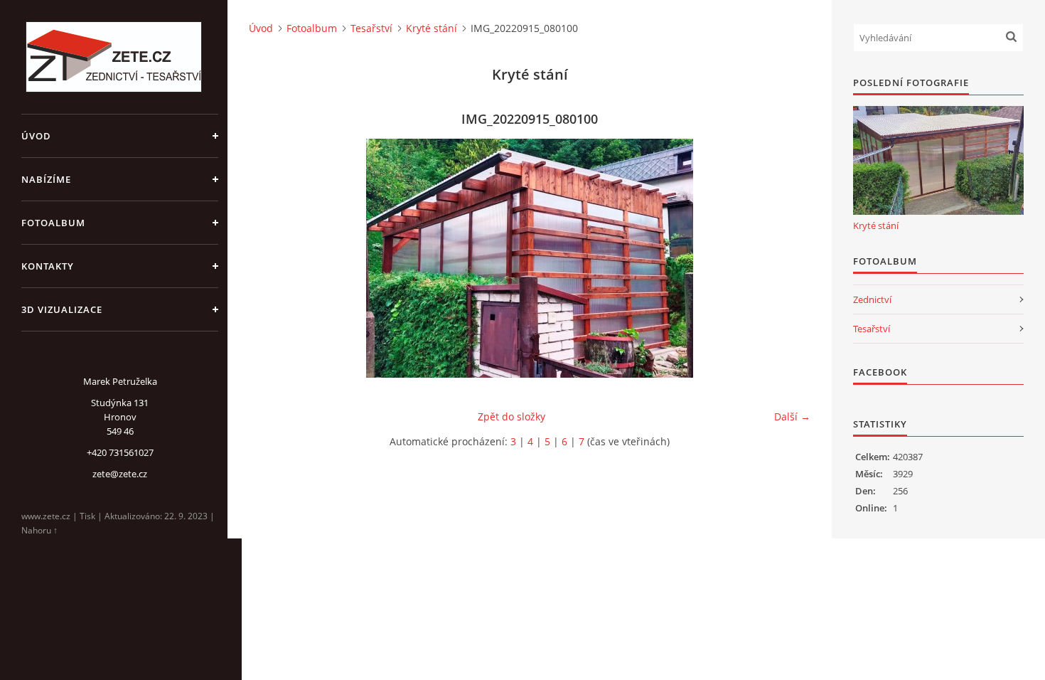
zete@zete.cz (119, 473)
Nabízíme (46, 179)
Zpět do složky (511, 416)
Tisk (87, 516)
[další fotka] (787, 258)
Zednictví (872, 299)
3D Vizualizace (61, 309)
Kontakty (47, 266)
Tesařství (371, 28)
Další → (792, 416)
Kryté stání (431, 28)
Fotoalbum (53, 222)
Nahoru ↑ (39, 530)
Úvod (36, 135)
